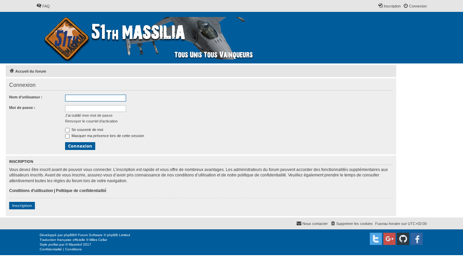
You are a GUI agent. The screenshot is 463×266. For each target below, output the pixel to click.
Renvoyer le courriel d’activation (91, 121)
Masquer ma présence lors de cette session (107, 136)
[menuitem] (43, 6)
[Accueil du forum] (149, 38)
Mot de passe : (22, 108)
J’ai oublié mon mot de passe (89, 115)
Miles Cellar (98, 240)
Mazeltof (75, 244)
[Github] (403, 239)
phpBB (69, 235)
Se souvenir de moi (87, 130)
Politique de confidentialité (81, 190)
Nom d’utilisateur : (25, 97)
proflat (53, 244)
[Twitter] (376, 239)
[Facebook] (416, 239)
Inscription (22, 205)
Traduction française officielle (62, 240)
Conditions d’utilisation (31, 190)
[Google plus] (389, 239)
